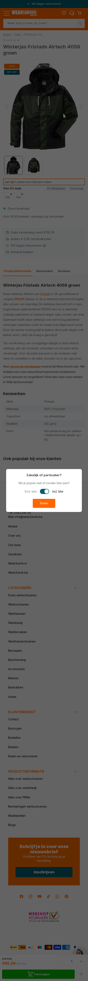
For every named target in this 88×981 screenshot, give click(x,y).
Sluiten (44, 503)
